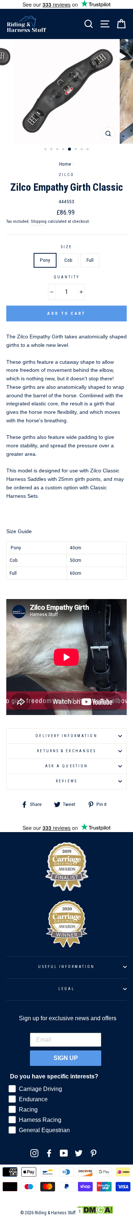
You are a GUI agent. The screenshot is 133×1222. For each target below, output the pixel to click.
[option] (66, 91)
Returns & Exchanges (66, 751)
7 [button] (82, 150)
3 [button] (58, 150)
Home (65, 164)
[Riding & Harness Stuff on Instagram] (34, 1153)
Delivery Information (66, 736)
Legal (66, 989)
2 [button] (52, 150)
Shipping (39, 221)
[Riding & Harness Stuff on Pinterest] (93, 1153)
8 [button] (88, 150)
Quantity (66, 277)
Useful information (66, 967)
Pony (45, 260)
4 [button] (64, 150)
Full (89, 260)
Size (66, 247)
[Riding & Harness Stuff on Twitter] (79, 1153)
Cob (68, 260)
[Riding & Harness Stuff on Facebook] (49, 1153)
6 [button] (76, 150)
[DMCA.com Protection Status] (94, 1212)
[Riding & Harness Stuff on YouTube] (64, 1153)
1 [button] (46, 150)
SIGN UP (66, 1058)
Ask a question (66, 766)
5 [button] (70, 149)
